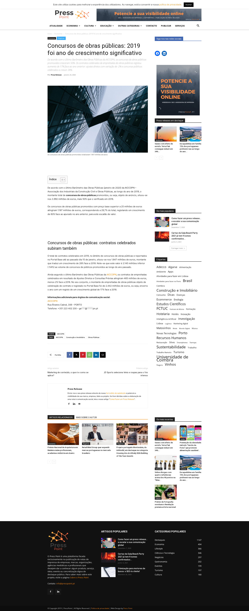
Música (195, 328)
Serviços (180, 25)
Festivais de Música (177, 309)
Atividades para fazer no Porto (168, 281)
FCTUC (162, 308)
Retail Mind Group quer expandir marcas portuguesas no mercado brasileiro (96, 450)
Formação (190, 309)
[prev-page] (49, 462)
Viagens (159, 365)
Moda (175, 328)
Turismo (183, 140)
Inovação (185, 314)
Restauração (161, 342)
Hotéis (175, 314)
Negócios (61, 38)
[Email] (103, 355)
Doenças (181, 294)
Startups (193, 342)
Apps (170, 271)
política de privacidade (170, 4)
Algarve (172, 267)
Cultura (158, 498)
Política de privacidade (100, 608)
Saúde (183, 439)
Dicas (171, 294)
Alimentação (185, 267)
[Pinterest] (83, 355)
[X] (76, 355)
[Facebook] (69, 355)
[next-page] (54, 462)
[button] (198, 26)
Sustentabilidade (171, 346)
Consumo (161, 295)
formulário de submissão (116, 393)
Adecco (161, 266)
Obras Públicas (93, 337)
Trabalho (192, 347)
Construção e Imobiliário (75, 337)
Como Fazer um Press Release (122, 399)
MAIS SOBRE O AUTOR (86, 417)
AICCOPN (111, 274)
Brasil (187, 280)
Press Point (127, 608)
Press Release (56, 75)
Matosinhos (163, 328)
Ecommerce (164, 299)
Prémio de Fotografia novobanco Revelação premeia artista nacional (165, 504)
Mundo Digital (184, 328)
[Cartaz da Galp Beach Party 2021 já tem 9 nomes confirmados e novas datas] (162, 237)
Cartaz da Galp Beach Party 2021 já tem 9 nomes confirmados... (184, 236)
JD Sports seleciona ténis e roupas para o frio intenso (126, 374)
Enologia (178, 299)
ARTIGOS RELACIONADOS (61, 417)
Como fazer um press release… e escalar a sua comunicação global (186, 221)
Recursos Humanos (171, 337)
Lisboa (159, 323)
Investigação (186, 318)
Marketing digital (180, 323)
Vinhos (170, 364)
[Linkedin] (96, 355)
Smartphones (182, 342)
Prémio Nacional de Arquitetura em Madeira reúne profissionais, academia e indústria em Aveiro (63, 450)
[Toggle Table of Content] (61, 179)
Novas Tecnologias (166, 333)
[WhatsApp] (89, 355)
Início (50, 33)
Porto (183, 332)
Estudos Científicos (171, 304)
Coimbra (160, 285)
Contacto (151, 25)
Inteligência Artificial (166, 319)
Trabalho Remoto (163, 352)
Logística (168, 324)
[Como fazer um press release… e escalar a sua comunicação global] (162, 222)
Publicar (166, 25)
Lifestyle (159, 469)
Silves (172, 342)
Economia (58, 33)
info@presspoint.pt (65, 583)
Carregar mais (177, 248)
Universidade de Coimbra (172, 358)
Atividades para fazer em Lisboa (172, 276)
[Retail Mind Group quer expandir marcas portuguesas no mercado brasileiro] (97, 434)
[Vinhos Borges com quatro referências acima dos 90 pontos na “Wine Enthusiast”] (166, 462)
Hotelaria (163, 313)
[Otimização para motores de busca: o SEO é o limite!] (108, 572)
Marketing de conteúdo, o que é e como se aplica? (68, 374)
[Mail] (80, 404)
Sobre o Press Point (79, 577)
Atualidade (56, 25)
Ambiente (159, 140)
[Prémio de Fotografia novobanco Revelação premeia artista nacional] (166, 492)
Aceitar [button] (188, 4)
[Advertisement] (97, 166)
